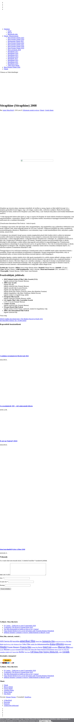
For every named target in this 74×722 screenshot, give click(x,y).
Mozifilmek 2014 (13, 57)
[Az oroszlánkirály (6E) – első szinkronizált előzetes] (36, 402)
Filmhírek (7, 29)
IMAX (10, 32)
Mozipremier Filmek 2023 (16, 41)
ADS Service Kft (6, 641)
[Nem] (51, 721)
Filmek (6, 69)
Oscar (9, 31)
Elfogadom (43, 721)
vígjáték (65, 651)
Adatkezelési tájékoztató (11, 705)
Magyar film (64, 647)
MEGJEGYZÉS (5, 575)
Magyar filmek (8, 687)
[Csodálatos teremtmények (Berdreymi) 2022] (21, 352)
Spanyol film (15, 652)
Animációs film (48, 641)
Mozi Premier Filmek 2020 (16, 46)
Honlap (2, 585)
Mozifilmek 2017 (13, 51)
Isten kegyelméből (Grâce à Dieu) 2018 (12, 549)
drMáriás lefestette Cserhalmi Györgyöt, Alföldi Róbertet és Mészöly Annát (27, 632)
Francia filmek (8, 688)
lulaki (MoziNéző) (8, 110)
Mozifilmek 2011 (13, 62)
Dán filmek (7, 694)
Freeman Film (34, 647)
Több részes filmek (13, 65)
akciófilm (16, 641)
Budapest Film (18, 644)
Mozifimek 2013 (13, 58)
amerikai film (27, 640)
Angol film (39, 641)
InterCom (47, 647)
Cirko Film (26, 644)
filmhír (3, 646)
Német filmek (8, 692)
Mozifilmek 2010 (13, 64)
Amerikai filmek (9, 690)
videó (60, 652)
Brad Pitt (6, 644)
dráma (52, 644)
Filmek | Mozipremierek (11, 36)
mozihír (1, 649)
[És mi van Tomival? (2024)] (21, 437)
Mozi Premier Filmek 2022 (16, 43)
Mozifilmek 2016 (13, 53)
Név (2, 578)
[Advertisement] (37, 88)
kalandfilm (55, 647)
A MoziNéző (8, 700)
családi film (34, 644)
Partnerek (7, 704)
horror (40, 647)
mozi (71, 647)
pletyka (56, 649)
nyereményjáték (19, 649)
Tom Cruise (27, 652)
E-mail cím (4, 582)
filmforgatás (67, 644)
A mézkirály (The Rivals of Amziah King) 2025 (18, 627)
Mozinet (7, 649)
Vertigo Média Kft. (51, 652)
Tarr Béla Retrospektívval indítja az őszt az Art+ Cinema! (21, 629)
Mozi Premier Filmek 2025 (16, 38)
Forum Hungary (13, 647)
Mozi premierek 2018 (14, 50)
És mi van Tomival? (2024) (8, 441)
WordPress (28, 697)
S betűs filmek (49, 110)
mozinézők (12, 649)
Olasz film (34, 649)
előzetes (60, 644)
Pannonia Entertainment (47, 649)
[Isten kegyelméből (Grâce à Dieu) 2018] (34, 545)
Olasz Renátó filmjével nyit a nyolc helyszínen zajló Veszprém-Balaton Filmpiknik (29, 631)
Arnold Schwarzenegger (60, 641)
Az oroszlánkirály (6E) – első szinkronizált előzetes (16, 406)
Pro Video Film (65, 649)
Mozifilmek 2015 (13, 55)
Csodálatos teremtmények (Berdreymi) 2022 (14, 356)
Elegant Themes (11, 697)
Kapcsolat (7, 702)
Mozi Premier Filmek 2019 (16, 48)
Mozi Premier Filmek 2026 (12, 67)
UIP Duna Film (36, 652)
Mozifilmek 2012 (13, 60)
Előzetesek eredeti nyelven (31, 110)
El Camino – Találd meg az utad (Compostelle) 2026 (20, 625)
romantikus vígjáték (4, 652)
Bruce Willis (11, 644)
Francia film (25, 647)
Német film (27, 649)
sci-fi (10, 652)
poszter (59, 649)
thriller (21, 652)
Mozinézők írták (13, 34)
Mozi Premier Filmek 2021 (16, 44)
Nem (49, 721)
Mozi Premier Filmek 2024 (16, 39)
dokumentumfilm (43, 644)
